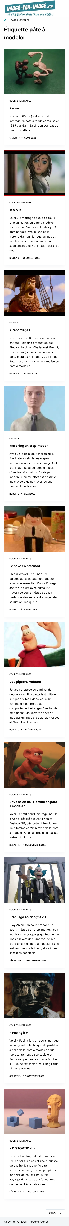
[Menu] (63, 8)
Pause (14, 108)
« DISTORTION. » (22, 1148)
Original (14, 438)
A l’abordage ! (19, 330)
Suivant (54, 1213)
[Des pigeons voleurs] (34, 644)
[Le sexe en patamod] (34, 529)
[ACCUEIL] (5, 20)
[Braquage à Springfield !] (34, 880)
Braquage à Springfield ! (27, 917)
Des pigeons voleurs (25, 682)
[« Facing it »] (34, 995)
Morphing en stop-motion (28, 446)
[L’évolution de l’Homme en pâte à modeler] (34, 764)
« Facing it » (18, 1033)
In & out (15, 210)
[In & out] (34, 173)
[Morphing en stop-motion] (34, 408)
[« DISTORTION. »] (34, 1111)
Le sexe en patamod (24, 566)
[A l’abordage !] (34, 293)
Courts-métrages (20, 101)
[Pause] (34, 71)
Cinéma (13, 322)
